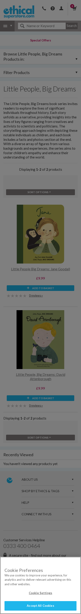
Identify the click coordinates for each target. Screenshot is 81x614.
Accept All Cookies (40, 605)
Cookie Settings (40, 593)
